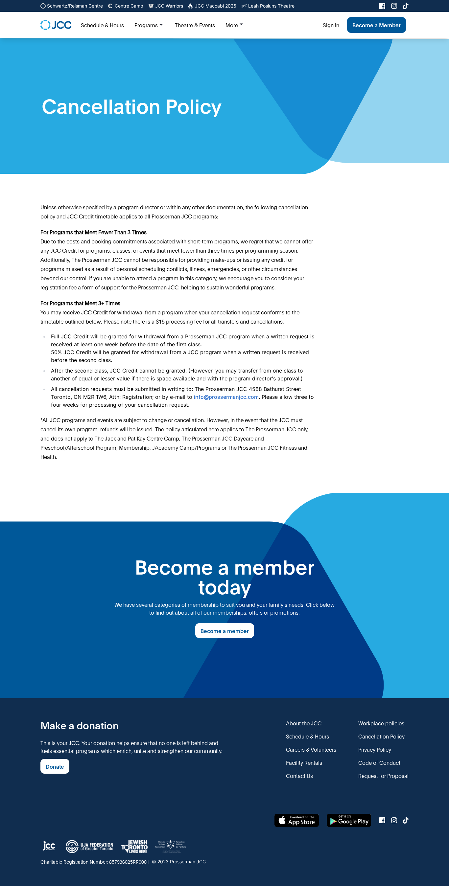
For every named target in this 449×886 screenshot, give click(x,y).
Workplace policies (381, 722)
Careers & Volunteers (311, 749)
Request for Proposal (383, 775)
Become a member (225, 630)
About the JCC (303, 722)
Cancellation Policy (381, 736)
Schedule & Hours (307, 736)
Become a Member (376, 24)
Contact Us (299, 775)
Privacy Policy (374, 749)
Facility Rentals (304, 762)
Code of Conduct (379, 762)
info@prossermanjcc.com (226, 397)
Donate (55, 766)
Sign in (331, 24)
